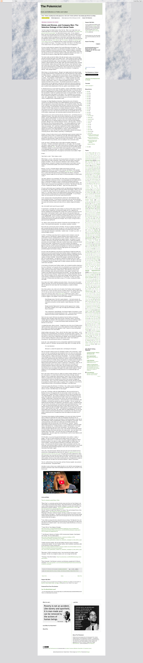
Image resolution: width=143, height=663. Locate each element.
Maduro (86, 262)
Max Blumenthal (95, 267)
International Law (94, 241)
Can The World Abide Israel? (48, 589)
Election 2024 (92, 207)
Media (97, 269)
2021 (88, 100)
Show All (98, 376)
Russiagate (98, 311)
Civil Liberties (92, 182)
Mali (98, 262)
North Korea (87, 286)
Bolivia (86, 169)
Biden (93, 165)
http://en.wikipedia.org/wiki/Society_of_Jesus (68, 507)
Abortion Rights (92, 152)
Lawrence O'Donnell (96, 257)
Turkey (87, 331)
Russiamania (89, 312)
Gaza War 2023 (92, 221)
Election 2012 (97, 204)
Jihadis (96, 248)
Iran (90, 242)
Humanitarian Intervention (94, 233)
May (89, 126)
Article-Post (51, 570)
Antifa (95, 157)
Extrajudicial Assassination (91, 213)
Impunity (97, 238)
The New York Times (69, 171)
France (98, 216)
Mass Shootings (90, 266)
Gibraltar (86, 223)
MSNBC (97, 276)
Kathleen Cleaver (96, 255)
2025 (88, 93)
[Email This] (72, 569)
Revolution (95, 306)
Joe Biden (87, 251)
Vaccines (96, 335)
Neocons (88, 282)
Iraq (91, 243)
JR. (98, 253)
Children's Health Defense (92, 364)
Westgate (93, 339)
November (90, 115)
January (89, 133)
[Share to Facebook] (76, 569)
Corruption (94, 189)
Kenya (86, 256)
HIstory (88, 232)
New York (93, 283)
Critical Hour (90, 192)
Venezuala (87, 336)
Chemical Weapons (95, 179)
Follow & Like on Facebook (90, 67)
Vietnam (94, 336)
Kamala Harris (88, 255)
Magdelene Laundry (92, 262)
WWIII (86, 341)
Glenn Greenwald (93, 223)
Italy (88, 246)
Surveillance (89, 323)
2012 (88, 146)
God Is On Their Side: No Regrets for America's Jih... (93, 138)
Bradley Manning (90, 170)
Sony (91, 320)
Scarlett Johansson (88, 315)
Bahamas (97, 163)
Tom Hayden (94, 326)
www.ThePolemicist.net (52, 648)
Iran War (95, 242)
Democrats (97, 196)
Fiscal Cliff (88, 216)
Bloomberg (97, 168)
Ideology (91, 236)
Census (86, 178)
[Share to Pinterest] (77, 569)
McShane (68, 570)
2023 (88, 96)
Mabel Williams (96, 261)
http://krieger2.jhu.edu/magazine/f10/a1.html (59, 511)
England (97, 209)
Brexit (88, 172)
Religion (98, 305)
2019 (88, 103)
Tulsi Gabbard (97, 330)
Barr (90, 164)
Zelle (87, 32)
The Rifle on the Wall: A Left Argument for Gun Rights (93, 135)
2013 (88, 114)
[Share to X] (75, 569)
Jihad (92, 248)
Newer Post (44, 576)
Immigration (97, 236)
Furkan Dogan (95, 217)
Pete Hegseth (89, 293)
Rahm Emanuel (92, 303)
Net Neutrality (95, 282)
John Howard (98, 252)
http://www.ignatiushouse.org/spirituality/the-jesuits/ (52, 508)
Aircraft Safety (87, 155)
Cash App (97, 30)
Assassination (90, 161)
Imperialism (97, 237)
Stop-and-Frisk (97, 321)
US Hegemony (96, 332)
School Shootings (97, 315)
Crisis (90, 190)
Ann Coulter (47, 570)
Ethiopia (91, 212)
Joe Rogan (94, 251)
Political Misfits (91, 297)
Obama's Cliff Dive (91, 144)
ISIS (98, 243)
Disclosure (87, 198)
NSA (94, 286)
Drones (55, 570)
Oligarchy (87, 289)
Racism (86, 303)
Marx (94, 265)
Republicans (89, 306)
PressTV (92, 300)
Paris (97, 291)
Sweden (94, 323)
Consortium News (88, 188)
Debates (91, 193)
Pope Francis (87, 298)
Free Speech (87, 217)
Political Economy (93, 296)
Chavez (88, 179)
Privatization (89, 301)
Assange (98, 160)
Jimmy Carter (91, 250)
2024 (88, 95)
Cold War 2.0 (96, 184)
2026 (88, 91)
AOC (98, 157)
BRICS (99, 172)
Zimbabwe (87, 344)
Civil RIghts (98, 182)
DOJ (91, 198)
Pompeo (97, 297)
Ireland (94, 243)
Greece (90, 227)
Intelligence (87, 241)
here (54, 146)
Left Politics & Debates (96, 258)
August (89, 121)
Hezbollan (91, 231)
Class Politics (93, 183)
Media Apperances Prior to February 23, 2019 (71, 17)
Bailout (86, 164)
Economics (97, 202)
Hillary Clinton (97, 231)
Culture (97, 192)
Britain (87, 173)
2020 (88, 102)
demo (92, 196)
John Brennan (63, 570)
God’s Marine (56, 40)
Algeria (91, 156)
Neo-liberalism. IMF (96, 281)
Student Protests (90, 322)
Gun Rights (92, 228)
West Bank (88, 339)
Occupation (89, 288)
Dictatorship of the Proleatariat (93, 197)
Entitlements (87, 211)
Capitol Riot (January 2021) (92, 175)
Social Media (93, 317)
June (89, 124)
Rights (99, 307)
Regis (95, 305)
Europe (98, 212)
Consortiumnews (90, 372)
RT (90, 310)
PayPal (89, 30)
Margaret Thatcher (88, 265)
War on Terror (75, 570)
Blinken (86, 168)
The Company (65, 40)
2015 (88, 110)
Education (93, 203)
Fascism (98, 213)
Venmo (93, 30)
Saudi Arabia (96, 313)
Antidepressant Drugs (89, 157)
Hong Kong (93, 232)
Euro (95, 212)
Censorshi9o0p (88, 177)
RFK (99, 306)
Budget (91, 173)
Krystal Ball (91, 256)
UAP (91, 331)
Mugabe (97, 277)
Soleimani (97, 318)
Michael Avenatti (89, 273)
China (86, 180)
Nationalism (97, 278)
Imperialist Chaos (90, 238)
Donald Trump (89, 199)
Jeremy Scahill (91, 247)
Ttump (92, 330)
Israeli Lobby (97, 245)
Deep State (95, 194)
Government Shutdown (89, 226)
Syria (99, 323)
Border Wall (91, 169)
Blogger (88, 651)
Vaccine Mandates (95, 334)
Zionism (92, 344)
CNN (91, 184)
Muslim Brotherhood (89, 278)
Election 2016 (91, 206)
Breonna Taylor (97, 170)
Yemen (97, 341)
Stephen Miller (91, 321)
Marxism (98, 265)
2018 (88, 105)
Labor (90, 257)
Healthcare (96, 230)
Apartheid (87, 158)
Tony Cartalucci (91, 327)
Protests (94, 301)
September (90, 119)
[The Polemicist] (85, 68)
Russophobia (96, 312)
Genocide (98, 221)
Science (88, 316)
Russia (93, 310)
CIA (96, 180)
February (90, 131)
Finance (98, 214)
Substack (95, 25)
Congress (95, 185)
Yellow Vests (91, 341)
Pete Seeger (96, 293)
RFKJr (88, 307)
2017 (88, 107)
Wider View (98, 339)
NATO (94, 279)
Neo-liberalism (89, 281)
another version (61, 293)
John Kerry (89, 253)
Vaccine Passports (89, 335)
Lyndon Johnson (88, 261)
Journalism (94, 253)
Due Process (97, 201)
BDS (94, 164)
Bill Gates (88, 167)
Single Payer (93, 316)
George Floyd (95, 222)
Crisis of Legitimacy (96, 190)
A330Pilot (79, 651)
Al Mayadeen (95, 155)
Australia (92, 163)
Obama (71, 570)
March (89, 129)
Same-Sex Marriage (88, 313)
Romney (86, 310)
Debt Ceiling (89, 194)
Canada (93, 174)
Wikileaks (89, 340)
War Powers (98, 337)
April (89, 127)
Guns (99, 228)
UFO (94, 331)
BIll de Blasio (98, 165)
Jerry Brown (98, 247)
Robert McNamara (90, 308)
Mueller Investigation (89, 277)
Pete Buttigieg (97, 292)
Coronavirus (87, 189)
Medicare (90, 272)
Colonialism (87, 185)
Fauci (88, 214)
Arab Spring (92, 158)
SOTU (94, 320)
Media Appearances (92, 270)
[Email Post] (69, 569)
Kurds (96, 256)
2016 (88, 109)
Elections (92, 208)
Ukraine (98, 331)
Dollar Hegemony (96, 198)
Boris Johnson (97, 169)
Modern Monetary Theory (90, 276)
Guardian (86, 228)
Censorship (95, 177)
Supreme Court (97, 322)
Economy (87, 203)
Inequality (96, 240)
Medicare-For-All (97, 272)
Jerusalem (88, 248)
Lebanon (88, 258)
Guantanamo (96, 227)
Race (90, 302)
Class (88, 183)
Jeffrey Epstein (93, 246)
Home (62, 576)
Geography (89, 222)
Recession (90, 305)
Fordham (58, 570)
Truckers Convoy (95, 328)
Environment (94, 211)
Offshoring (96, 288)
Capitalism (98, 174)
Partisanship (87, 292)
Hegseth (86, 231)
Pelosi (92, 292)
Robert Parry (97, 308)
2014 (88, 112)
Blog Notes (91, 168)
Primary (98, 300)
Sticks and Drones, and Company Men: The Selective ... (92, 141)
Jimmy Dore (97, 250)
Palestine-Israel (89, 291)
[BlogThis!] (73, 569)
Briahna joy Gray (93, 172)
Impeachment (88, 237)
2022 (88, 98)
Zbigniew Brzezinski (89, 342)
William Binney (96, 340)
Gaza (92, 218)
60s (86, 152)
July (89, 122)
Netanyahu (87, 283)
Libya (88, 260)
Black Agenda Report (91, 356)
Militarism (93, 274)
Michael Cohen (96, 273)
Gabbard (86, 218)
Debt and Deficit (97, 193)
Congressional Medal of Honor (91, 187)
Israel (91, 245)
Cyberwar (86, 193)
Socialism (92, 318)
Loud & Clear (94, 260)
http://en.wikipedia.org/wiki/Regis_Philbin (51, 500)
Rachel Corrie (95, 302)
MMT (98, 274)
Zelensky (97, 342)
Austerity (86, 163)
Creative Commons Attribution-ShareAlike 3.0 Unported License (78, 648)
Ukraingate (90, 332)
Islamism (86, 245)
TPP (96, 327)
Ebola (88, 202)
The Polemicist (91, 643)
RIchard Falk (93, 307)
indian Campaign (88, 240)
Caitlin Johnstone (90, 360)
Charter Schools (97, 178)
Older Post (80, 576)
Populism (94, 298)
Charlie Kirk (91, 178)
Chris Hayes (92, 180)
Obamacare (98, 287)
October (89, 117)
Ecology (91, 202)
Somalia (86, 320)
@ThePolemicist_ (76, 643)
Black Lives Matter (95, 167)
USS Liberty (87, 334)
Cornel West (96, 188)
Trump (86, 330)
